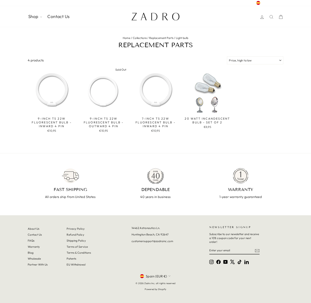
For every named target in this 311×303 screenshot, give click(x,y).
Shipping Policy (76, 240)
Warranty (34, 246)
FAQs (31, 240)
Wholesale (34, 258)
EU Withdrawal (76, 264)
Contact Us (58, 16)
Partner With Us (38, 264)
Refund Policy (75, 234)
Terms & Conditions (79, 252)
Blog (31, 252)
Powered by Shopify (155, 289)
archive (32, 3)
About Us (33, 228)
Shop (33, 16)
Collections (140, 38)
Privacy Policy (76, 228)
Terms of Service (77, 246)
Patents (71, 258)
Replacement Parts (161, 38)
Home (126, 38)
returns (45, 3)
